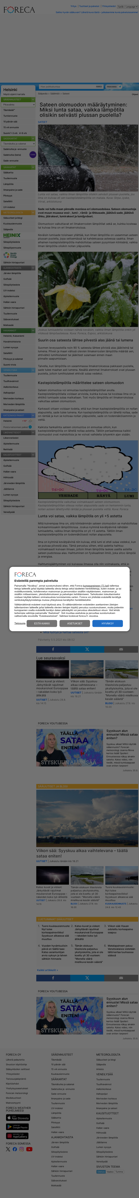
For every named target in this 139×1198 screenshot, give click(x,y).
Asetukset (74, 623)
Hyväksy (108, 623)
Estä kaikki (42, 623)
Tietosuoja (19, 623)
